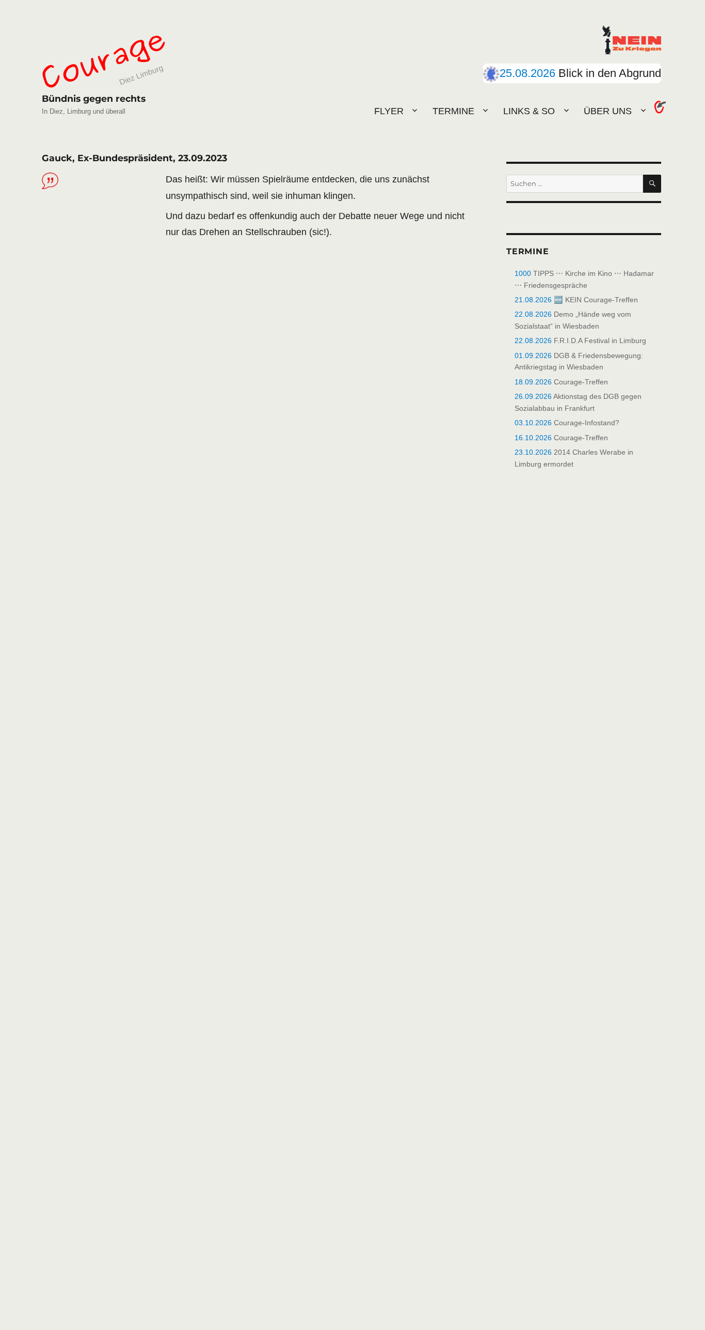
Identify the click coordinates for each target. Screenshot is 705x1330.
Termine (453, 111)
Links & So (529, 111)
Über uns (608, 111)
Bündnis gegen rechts (94, 98)
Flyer (389, 111)
